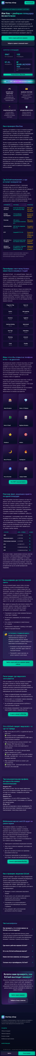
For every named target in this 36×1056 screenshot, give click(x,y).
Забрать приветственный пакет (18, 43)
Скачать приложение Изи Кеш (18, 861)
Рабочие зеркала (6, 1033)
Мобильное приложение (8, 1038)
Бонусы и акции (5, 1036)
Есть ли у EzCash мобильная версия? (15, 951)
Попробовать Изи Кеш (18, 74)
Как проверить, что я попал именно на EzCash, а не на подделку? (15, 929)
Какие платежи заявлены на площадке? (16, 957)
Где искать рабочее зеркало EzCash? (15, 945)
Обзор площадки (6, 1031)
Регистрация (29, 2)
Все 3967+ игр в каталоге (18, 482)
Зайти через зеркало (18, 995)
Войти (9, 1053)
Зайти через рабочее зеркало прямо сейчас (18, 663)
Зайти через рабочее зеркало (18, 38)
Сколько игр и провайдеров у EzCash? (15, 962)
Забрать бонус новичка (18, 1000)
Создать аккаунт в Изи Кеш (18, 714)
